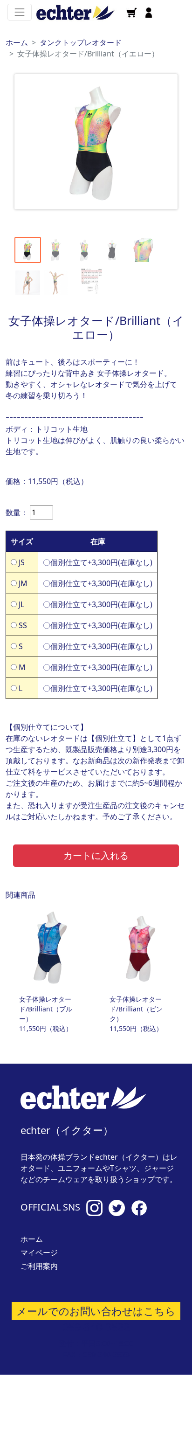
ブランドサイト (139, 1407)
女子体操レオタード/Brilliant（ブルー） (45, 1009)
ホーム (17, 42)
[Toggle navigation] (19, 12)
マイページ (39, 1252)
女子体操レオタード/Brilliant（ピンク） (136, 1009)
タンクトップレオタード (81, 42)
